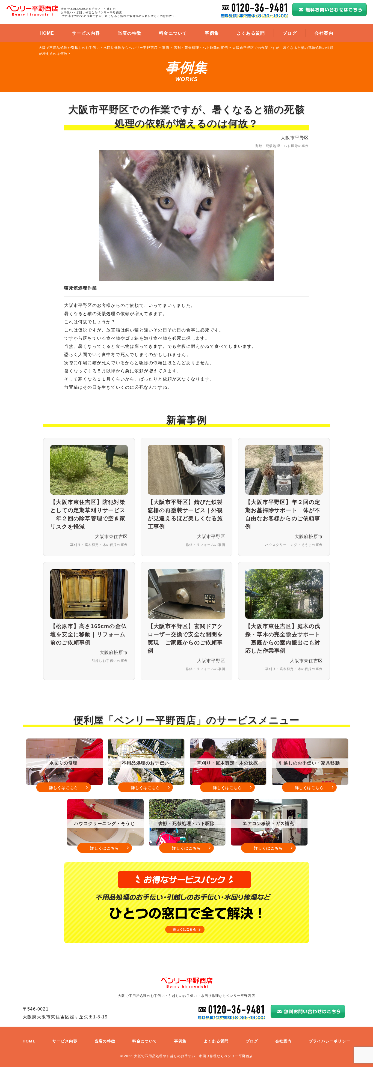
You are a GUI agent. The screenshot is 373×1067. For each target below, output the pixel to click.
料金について (173, 33)
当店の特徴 (129, 33)
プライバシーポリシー (329, 1041)
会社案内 (324, 33)
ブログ (290, 33)
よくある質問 (251, 33)
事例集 (212, 33)
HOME (47, 33)
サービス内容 (86, 33)
